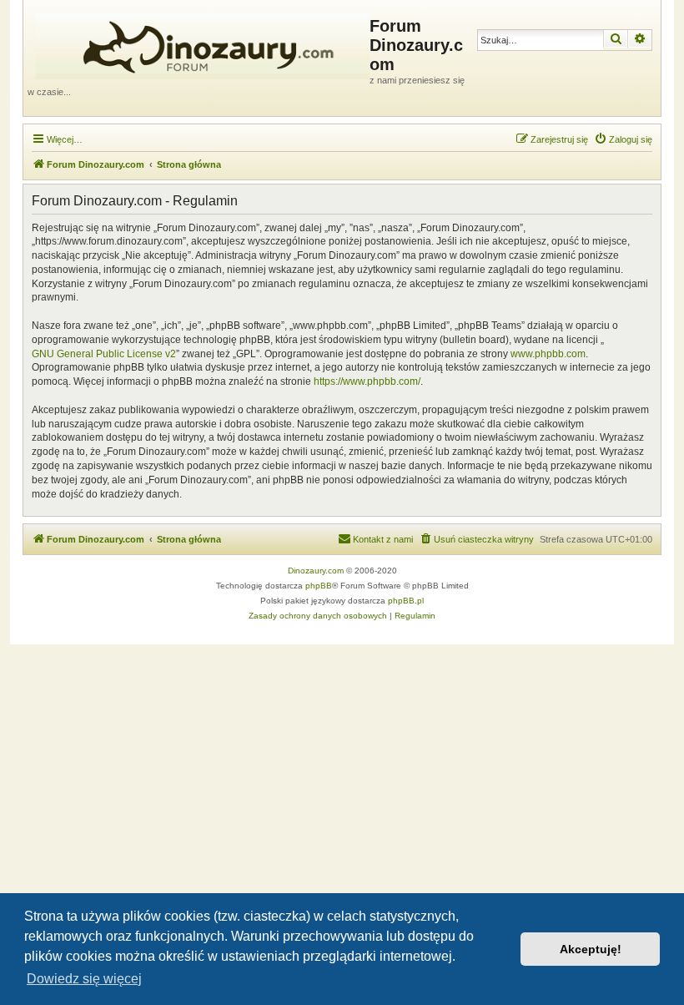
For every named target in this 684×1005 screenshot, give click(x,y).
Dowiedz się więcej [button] (84, 979)
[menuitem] (623, 139)
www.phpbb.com (548, 354)
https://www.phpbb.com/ (367, 381)
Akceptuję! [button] (590, 949)
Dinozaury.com (316, 570)
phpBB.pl (406, 600)
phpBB (318, 585)
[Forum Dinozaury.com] (199, 42)
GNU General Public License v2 (104, 354)
